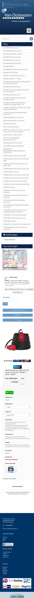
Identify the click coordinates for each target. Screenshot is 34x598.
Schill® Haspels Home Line (11, 172)
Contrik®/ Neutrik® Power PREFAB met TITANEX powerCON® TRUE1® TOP (14, 103)
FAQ (27, 4)
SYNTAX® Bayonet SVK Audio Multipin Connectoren (14, 201)
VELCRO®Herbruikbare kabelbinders (13, 146)
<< (17, 310)
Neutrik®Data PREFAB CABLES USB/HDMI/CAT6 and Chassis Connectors (17, 82)
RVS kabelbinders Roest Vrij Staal (12, 143)
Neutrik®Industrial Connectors (12, 87)
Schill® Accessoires (9, 187)
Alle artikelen (6, 297)
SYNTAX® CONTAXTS (9, 221)
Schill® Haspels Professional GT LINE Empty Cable (16, 159)
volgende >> (18, 315)
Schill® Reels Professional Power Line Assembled (14, 191)
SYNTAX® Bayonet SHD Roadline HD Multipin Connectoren (16, 206)
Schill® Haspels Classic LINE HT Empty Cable (16, 168)
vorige (19, 320)
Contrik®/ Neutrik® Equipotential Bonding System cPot (15, 113)
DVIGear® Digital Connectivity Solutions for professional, (15, 228)
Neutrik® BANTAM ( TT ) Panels (12, 78)
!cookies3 (14, 596)
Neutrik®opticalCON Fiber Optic (12, 63)
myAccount (26, 6)
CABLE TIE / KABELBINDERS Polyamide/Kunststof (11, 139)
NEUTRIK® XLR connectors (11, 48)
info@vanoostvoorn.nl (10, 267)
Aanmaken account (8, 7)
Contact (5, 573)
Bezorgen (5, 570)
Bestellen (5, 567)
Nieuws (4, 538)
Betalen (5, 568)
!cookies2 (19, 594)
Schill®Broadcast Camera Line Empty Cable (15, 178)
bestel (11, 392)
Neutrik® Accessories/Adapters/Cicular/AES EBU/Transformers (16, 90)
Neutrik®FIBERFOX (8, 66)
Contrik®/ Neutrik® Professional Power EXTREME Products (14, 98)
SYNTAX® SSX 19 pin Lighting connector (15, 215)
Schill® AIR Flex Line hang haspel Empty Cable (16, 184)
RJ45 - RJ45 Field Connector (11, 127)
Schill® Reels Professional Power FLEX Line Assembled (15, 196)
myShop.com (20, 486)
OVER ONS (6, 2)
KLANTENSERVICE (8, 6)
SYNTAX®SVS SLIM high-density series (14, 218)
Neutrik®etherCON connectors (12, 60)
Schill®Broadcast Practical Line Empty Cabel (16, 175)
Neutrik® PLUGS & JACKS (10, 72)
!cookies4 (21, 596)
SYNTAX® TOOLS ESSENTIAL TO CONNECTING (17, 224)
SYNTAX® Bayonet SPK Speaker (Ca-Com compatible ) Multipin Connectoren (15, 211)
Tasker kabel (6, 555)
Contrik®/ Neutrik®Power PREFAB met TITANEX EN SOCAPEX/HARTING (17, 108)
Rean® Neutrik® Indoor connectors (13, 117)
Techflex (5, 553)
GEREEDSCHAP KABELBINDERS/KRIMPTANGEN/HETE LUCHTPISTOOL (14, 150)
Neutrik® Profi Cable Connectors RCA (14, 75)
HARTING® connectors (10, 123)
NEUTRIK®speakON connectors (12, 51)
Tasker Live (5, 557)
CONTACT (18, 6)
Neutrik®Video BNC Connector (12, 57)
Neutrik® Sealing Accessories (11, 95)
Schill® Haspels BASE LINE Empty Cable (14, 156)
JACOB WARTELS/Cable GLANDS (12, 135)
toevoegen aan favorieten (9, 478)
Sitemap (5, 572)
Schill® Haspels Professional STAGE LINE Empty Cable (15, 164)
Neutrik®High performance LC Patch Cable (15, 69)
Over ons (5, 537)
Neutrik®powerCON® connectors (13, 54)
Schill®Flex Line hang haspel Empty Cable (15, 181)
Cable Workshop (7, 552)
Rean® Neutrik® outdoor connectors (14, 120)
